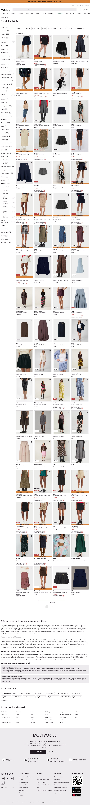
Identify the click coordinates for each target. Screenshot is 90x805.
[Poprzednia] (4, 1)
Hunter (32, 717)
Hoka (76, 717)
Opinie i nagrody (62, 792)
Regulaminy (45, 792)
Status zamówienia (27, 782)
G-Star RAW (4, 714)
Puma (17, 720)
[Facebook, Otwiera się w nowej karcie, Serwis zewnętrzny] (12, 778)
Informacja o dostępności (62, 787)
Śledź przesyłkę (27, 784)
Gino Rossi (18, 711)
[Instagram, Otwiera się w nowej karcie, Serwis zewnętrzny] (2, 778)
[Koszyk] (87, 9)
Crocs (46, 714)
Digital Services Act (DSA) (62, 790)
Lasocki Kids (4, 720)
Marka (44, 28)
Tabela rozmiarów (62, 776)
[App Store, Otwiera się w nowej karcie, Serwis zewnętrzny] (76, 791)
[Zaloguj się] (80, 9)
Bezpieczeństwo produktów (62, 784)
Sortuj (18, 28)
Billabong (47, 711)
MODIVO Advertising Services (45, 790)
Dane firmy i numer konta (45, 779)
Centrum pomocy (27, 792)
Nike (32, 714)
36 (57, 606)
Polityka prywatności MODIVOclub (46, 802)
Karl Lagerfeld (48, 720)
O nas (45, 776)
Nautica (62, 720)
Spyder (17, 722)
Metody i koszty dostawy (27, 776)
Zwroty (27, 779)
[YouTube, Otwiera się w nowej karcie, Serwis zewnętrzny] (7, 778)
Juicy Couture (48, 717)
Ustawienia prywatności (22, 802)
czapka (36, 678)
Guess (17, 714)
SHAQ (17, 717)
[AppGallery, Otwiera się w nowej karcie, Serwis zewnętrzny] (76, 795)
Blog (74, 5)
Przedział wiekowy (52, 28)
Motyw (70, 28)
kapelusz (47, 678)
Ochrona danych (67, 802)
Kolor (33, 28)
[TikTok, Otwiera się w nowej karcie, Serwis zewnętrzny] (2, 782)
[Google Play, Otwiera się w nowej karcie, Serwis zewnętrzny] (76, 788)
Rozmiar (28, 28)
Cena (38, 28)
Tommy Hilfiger (49, 722)
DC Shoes (33, 722)
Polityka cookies (58, 802)
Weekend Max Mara (6, 722)
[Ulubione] (84, 9)
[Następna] (86, 1)
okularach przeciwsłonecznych (76, 679)
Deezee (32, 711)
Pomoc (87, 5)
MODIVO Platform (45, 782)
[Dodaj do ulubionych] (31, 37)
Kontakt (27, 795)
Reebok (76, 720)
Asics (61, 722)
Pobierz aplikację (80, 5)
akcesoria (18, 678)
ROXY (76, 711)
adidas (32, 720)
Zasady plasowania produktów (62, 782)
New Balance (63, 717)
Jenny (61, 711)
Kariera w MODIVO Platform (45, 784)
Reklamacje (27, 790)
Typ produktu (62, 28)
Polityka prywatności (32, 802)
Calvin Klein (4, 711)
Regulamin (13, 802)
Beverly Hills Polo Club (65, 714)
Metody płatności (27, 787)
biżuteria (44, 679)
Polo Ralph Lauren (5, 717)
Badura (76, 714)
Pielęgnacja (62, 779)
